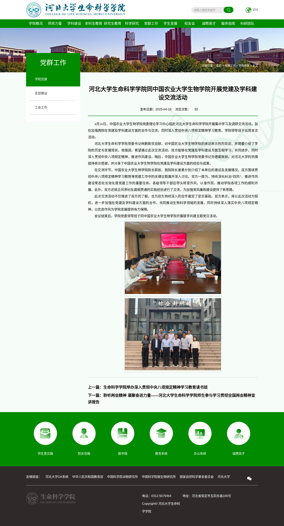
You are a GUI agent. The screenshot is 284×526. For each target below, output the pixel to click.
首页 (219, 65)
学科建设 (74, 24)
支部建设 (41, 93)
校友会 (190, 24)
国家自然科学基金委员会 (197, 476)
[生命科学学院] (75, 9)
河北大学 (224, 476)
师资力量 (55, 24)
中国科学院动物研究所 (122, 476)
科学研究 (132, 24)
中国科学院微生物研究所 (159, 476)
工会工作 (41, 107)
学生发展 (170, 24)
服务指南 (228, 24)
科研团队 (247, 24)
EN (255, 10)
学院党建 (41, 79)
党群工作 (151, 24)
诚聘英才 (209, 24)
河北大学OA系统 (56, 476)
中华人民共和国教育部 (87, 476)
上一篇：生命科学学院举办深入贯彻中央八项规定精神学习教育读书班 (148, 387)
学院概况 (36, 24)
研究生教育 (112, 24)
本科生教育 (93, 24)
